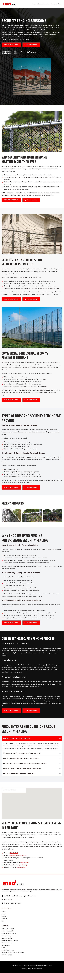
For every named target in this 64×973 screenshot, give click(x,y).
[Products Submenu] (49, 4)
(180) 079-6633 (13, 853)
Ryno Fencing (24, 862)
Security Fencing (7, 938)
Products (46, 4)
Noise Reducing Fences (9, 933)
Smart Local (48, 965)
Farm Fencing (6, 945)
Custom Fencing (7, 955)
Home (34, 4)
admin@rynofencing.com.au (17, 855)
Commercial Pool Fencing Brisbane (13, 952)
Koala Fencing (6, 936)
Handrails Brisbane (8, 950)
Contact (54, 4)
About (39, 4)
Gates (3, 947)
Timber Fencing (7, 943)
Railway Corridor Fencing (10, 940)
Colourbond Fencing (8, 931)
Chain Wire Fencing (8, 928)
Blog (59, 4)
